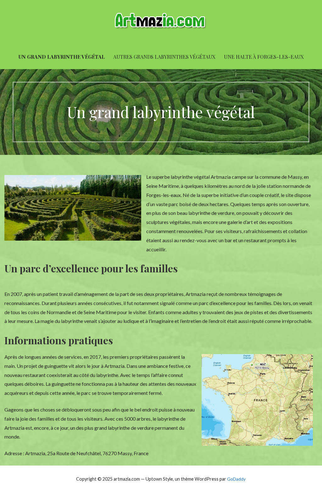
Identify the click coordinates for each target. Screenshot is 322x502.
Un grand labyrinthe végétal (62, 56)
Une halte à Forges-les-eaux (264, 56)
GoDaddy (236, 479)
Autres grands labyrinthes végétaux (164, 56)
